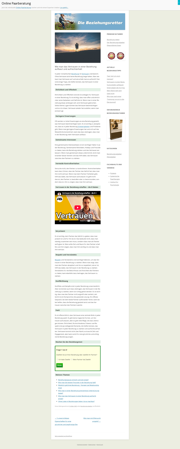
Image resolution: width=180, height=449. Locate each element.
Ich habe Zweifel (64, 360)
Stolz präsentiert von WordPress (63, 436)
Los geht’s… (64, 8)
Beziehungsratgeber (86, 406)
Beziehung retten (113, 40)
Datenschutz (92, 444)
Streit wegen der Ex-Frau (116, 88)
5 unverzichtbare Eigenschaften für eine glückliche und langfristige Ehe (66, 421)
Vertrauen (85, 74)
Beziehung (75, 74)
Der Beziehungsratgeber (116, 42)
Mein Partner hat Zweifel (82, 360)
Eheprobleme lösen (114, 45)
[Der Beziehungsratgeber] (116, 141)
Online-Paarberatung (23, 8)
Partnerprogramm (82, 444)
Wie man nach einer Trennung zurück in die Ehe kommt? (115, 99)
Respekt (58, 260)
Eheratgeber (111, 157)
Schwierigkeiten (84, 126)
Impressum (100, 444)
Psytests (113, 173)
